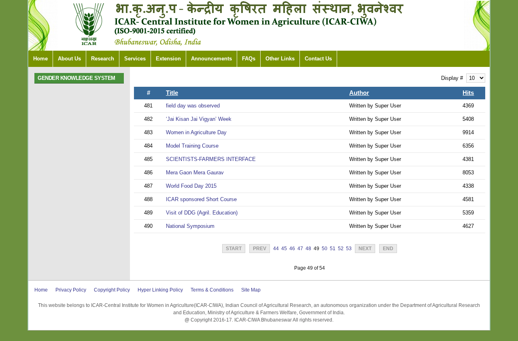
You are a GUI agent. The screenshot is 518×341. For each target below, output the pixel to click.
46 (292, 248)
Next (365, 248)
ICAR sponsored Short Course (201, 199)
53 (349, 248)
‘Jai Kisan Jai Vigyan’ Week (198, 119)
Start (234, 248)
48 (308, 248)
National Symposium (190, 226)
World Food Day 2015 (191, 186)
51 (332, 248)
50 (324, 248)
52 (341, 248)
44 (276, 248)
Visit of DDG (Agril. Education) (202, 213)
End (388, 248)
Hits (468, 93)
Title (172, 93)
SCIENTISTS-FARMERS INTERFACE (211, 159)
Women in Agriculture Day (196, 132)
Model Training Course (192, 146)
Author (359, 93)
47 (300, 248)
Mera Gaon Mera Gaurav (195, 172)
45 (284, 248)
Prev (259, 248)
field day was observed (193, 106)
